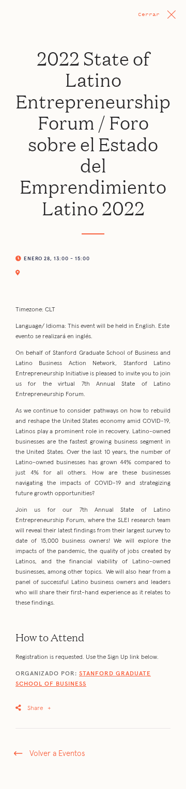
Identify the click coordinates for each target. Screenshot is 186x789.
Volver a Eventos (57, 754)
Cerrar (149, 14)
